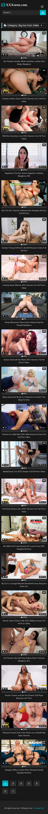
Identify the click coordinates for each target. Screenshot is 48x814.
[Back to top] (40, 806)
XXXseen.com (16, 5)
